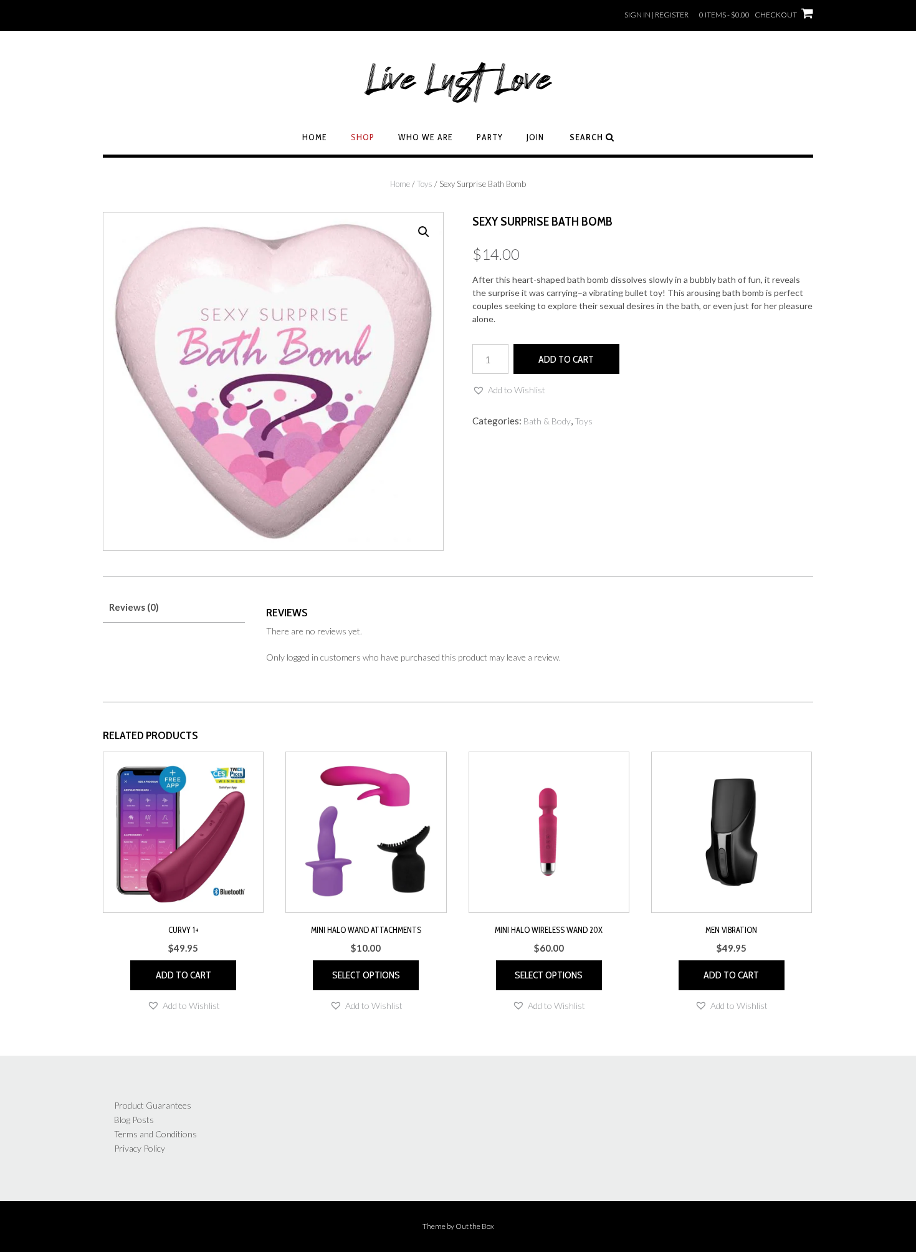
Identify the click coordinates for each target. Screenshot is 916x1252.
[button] (424, 232)
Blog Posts (134, 1119)
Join (535, 137)
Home (314, 137)
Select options (366, 975)
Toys (424, 184)
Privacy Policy (139, 1148)
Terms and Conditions (155, 1134)
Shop (363, 137)
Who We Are (425, 137)
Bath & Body (547, 421)
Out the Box (475, 1226)
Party (490, 137)
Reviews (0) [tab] (134, 607)
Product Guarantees (152, 1105)
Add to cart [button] (183, 975)
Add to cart (566, 359)
